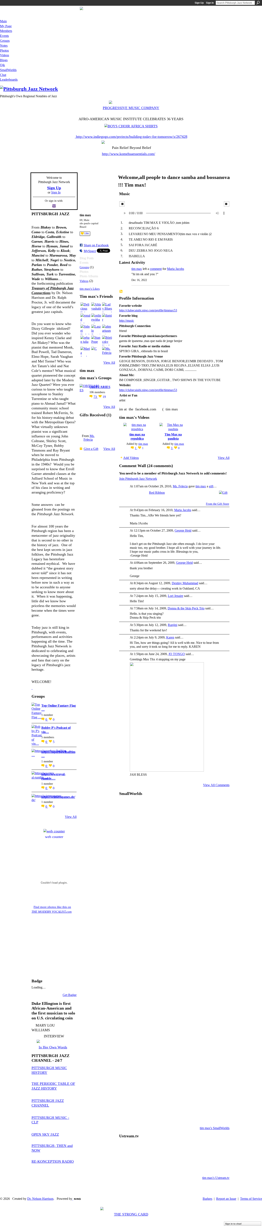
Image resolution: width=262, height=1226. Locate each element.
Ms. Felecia (89, 437)
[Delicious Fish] (85, 307)
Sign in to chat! (233, 1224)
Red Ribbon (157, 492)
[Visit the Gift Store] (223, 492)
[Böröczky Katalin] (107, 340)
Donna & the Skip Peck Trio (186, 608)
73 (96, 396)
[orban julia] (85, 340)
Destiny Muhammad (185, 583)
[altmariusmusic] (107, 329)
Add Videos (131, 458)
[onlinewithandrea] (96, 318)
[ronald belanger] (85, 318)
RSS (121, 291)
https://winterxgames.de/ (58, 797)
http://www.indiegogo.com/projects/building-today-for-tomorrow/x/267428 (131, 137)
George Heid (183, 530)
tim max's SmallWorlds (214, 1128)
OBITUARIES (99, 387)
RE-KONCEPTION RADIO (53, 1161)
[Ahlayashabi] (96, 307)
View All (71, 816)
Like (87, 233)
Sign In (210, 2)
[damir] (107, 318)
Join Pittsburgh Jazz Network (138, 478)
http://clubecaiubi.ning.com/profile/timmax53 (148, 310)
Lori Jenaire (175, 596)
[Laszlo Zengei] (96, 329)
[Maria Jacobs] (85, 352)
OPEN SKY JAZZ (45, 1134)
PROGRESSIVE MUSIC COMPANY (131, 108)
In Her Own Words (53, 1047)
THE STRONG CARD (131, 1214)
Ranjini (172, 625)
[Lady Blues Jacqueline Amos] (107, 307)
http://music (126, 320)
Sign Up (199, 2)
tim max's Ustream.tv (215, 1178)
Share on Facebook (96, 245)
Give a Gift (91, 449)
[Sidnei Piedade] (85, 329)
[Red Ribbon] (88, 425)
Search (258, 3)
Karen (170, 637)
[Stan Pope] (96, 340)
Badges (207, 1198)
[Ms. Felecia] (107, 352)
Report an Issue (226, 1198)
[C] (96, 352)
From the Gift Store (217, 503)
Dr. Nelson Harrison (40, 1198)
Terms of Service (251, 1198)
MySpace (90, 251)
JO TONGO (176, 654)
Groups (84, 267)
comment (156, 269)
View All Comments (216, 785)
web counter (54, 837)
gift (211, 486)
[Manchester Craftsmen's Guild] (32, 688)
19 (104, 396)
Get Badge (70, 995)
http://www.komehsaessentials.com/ (128, 154)
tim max (136, 269)
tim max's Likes (90, 288)
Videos (84, 281)
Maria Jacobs (175, 269)
